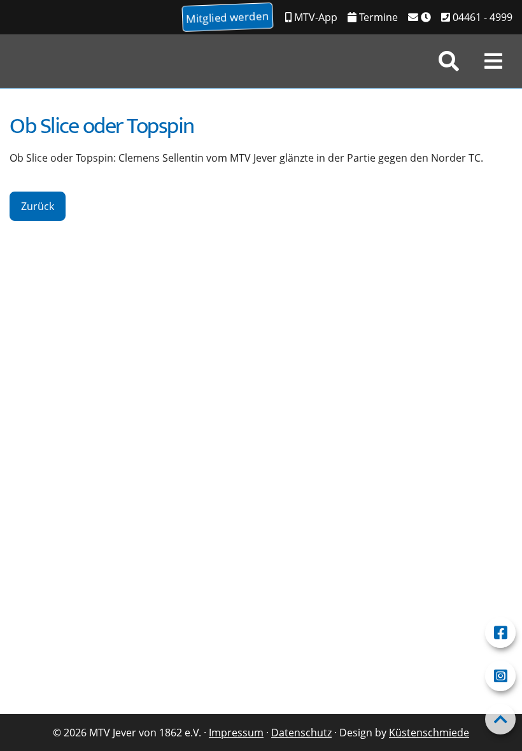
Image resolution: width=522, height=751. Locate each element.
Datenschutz (301, 733)
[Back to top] (500, 719)
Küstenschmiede (429, 733)
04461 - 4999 (481, 17)
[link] (448, 61)
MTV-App (314, 17)
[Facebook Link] (500, 632)
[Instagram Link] (500, 676)
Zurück (37, 206)
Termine (377, 17)
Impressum (236, 733)
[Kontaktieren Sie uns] (419, 17)
